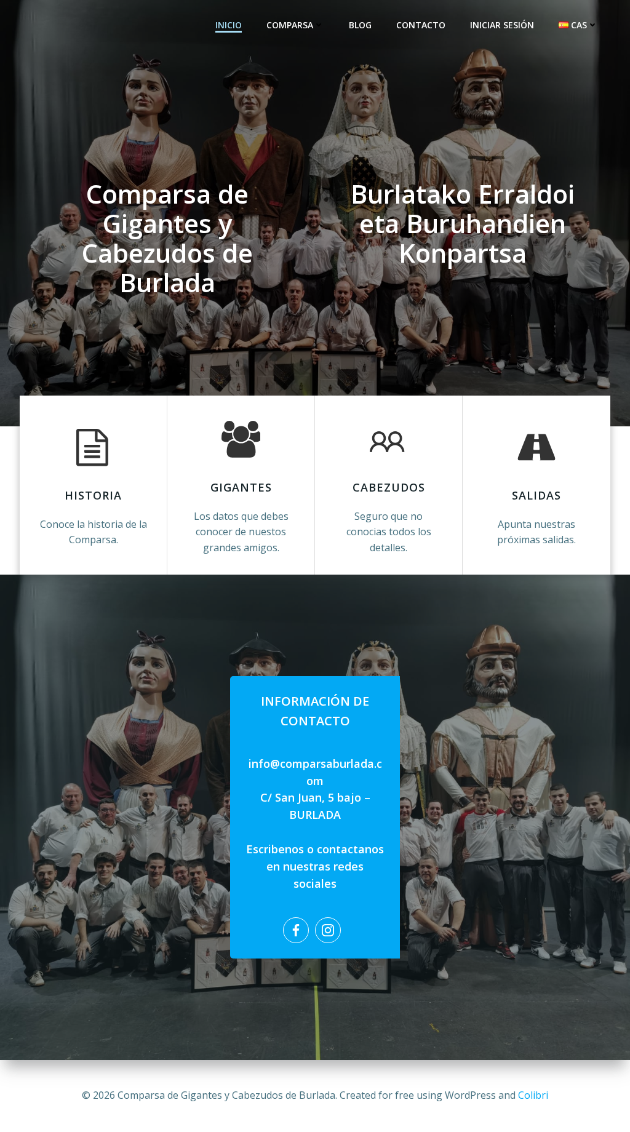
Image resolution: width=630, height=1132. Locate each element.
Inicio (228, 25)
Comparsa (289, 25)
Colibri (533, 1095)
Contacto (420, 25)
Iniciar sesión (502, 25)
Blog (360, 25)
